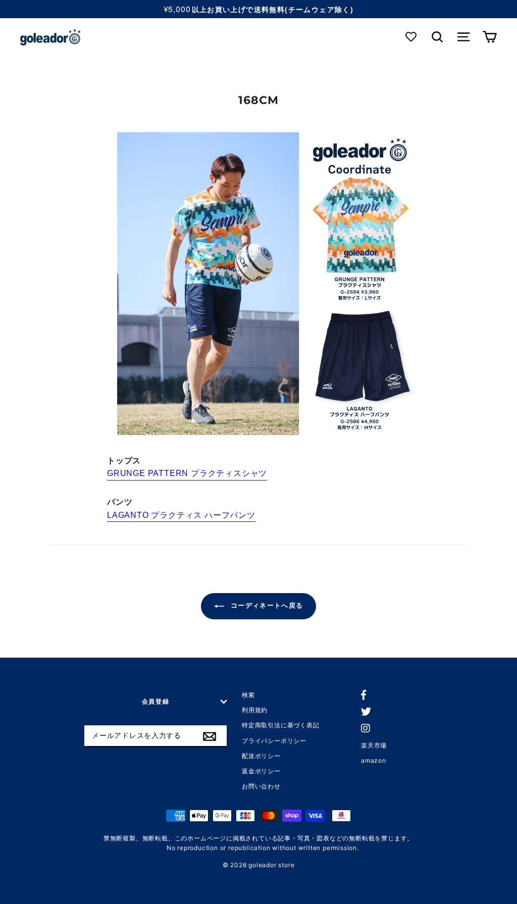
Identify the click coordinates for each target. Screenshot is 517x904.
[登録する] (209, 736)
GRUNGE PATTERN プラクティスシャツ (187, 473)
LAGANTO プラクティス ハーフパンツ (181, 515)
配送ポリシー (261, 756)
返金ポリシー (261, 771)
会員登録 (156, 701)
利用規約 (255, 710)
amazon (373, 760)
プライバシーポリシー (274, 741)
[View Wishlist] (411, 37)
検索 (248, 695)
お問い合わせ (261, 786)
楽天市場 (374, 745)
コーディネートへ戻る (265, 606)
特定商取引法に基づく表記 (281, 725)
